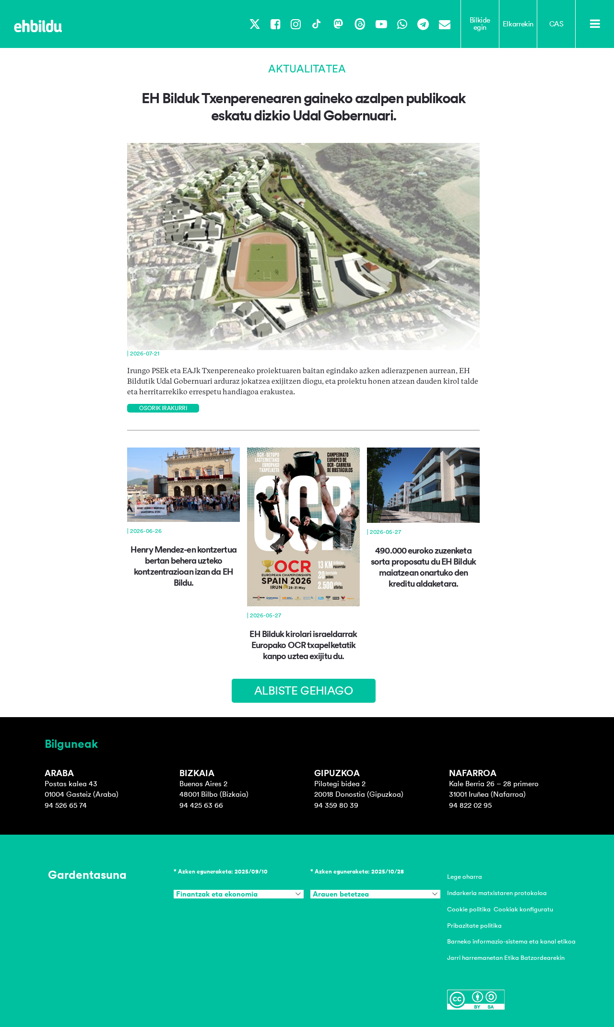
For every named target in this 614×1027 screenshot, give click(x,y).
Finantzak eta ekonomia (217, 894)
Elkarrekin (518, 24)
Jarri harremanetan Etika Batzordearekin (506, 957)
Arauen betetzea (341, 894)
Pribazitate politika (474, 925)
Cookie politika (469, 909)
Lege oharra (464, 876)
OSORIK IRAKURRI (163, 408)
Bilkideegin (480, 24)
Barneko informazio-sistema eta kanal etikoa (511, 941)
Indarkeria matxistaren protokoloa (497, 893)
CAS (556, 24)
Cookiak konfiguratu (523, 909)
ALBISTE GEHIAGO (303, 690)
